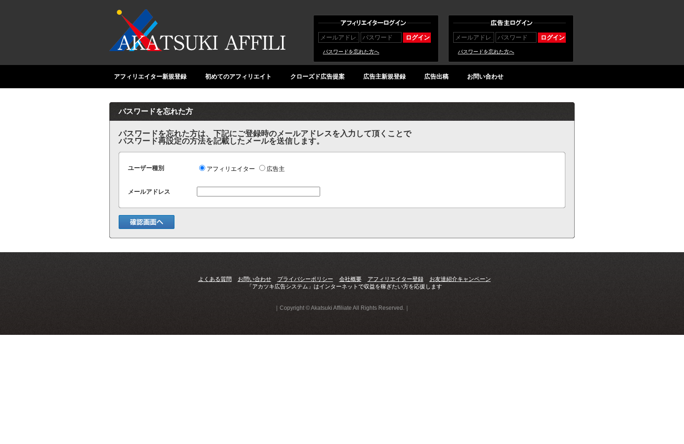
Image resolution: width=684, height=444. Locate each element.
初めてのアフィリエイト (238, 76)
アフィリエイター (231, 168)
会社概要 (350, 279)
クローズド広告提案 (317, 76)
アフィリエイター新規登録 (150, 76)
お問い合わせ (485, 76)
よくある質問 (215, 279)
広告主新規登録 (384, 76)
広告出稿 (436, 76)
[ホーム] (197, 49)
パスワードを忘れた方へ (351, 51)
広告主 (276, 168)
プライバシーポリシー (305, 279)
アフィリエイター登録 (395, 279)
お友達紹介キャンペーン (460, 279)
